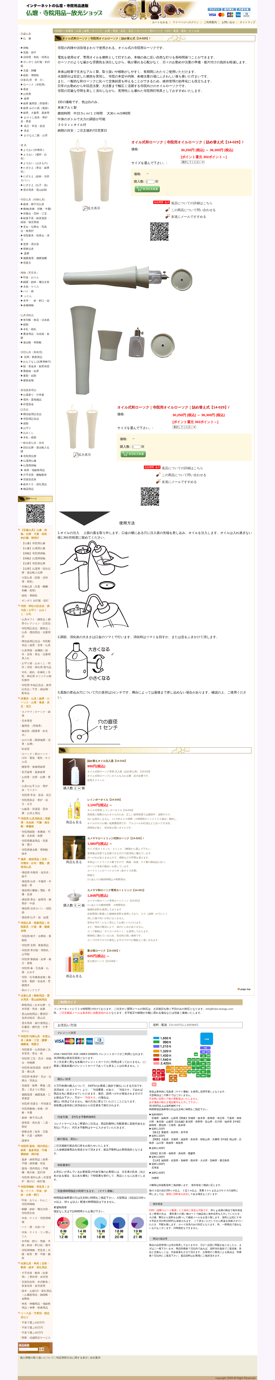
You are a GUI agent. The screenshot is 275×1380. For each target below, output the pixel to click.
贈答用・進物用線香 (33, 766)
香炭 (24, 89)
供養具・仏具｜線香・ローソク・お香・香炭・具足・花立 (35, 702)
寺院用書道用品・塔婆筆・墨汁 (35, 842)
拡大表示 (94, 208)
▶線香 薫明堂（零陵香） (35, 103)
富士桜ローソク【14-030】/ (103, 950)
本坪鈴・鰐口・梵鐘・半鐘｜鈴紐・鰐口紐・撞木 (36, 1243)
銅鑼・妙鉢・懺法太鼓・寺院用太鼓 (36, 1211)
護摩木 (26, 1140)
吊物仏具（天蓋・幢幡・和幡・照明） (36, 588)
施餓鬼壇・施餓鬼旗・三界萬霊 (36, 1096)
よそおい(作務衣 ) (32, 149)
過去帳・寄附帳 (31, 342)
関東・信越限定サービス (36, 1337)
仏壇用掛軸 (28, 465)
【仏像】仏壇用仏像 (33, 548)
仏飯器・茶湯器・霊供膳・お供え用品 (35, 810)
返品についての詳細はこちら (192, 203)
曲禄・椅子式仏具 (32, 1117)
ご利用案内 (210, 22)
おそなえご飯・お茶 (34, 135)
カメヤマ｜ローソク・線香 (36, 713)
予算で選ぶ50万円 (32, 1327)
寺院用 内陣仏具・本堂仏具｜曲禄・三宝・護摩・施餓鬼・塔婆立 (35, 1040)
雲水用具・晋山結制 (34, 189)
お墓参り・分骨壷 (32, 394)
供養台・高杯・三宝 (34, 213)
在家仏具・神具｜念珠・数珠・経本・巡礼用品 (35, 1265)
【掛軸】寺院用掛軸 (33, 553)
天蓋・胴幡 (28, 70)
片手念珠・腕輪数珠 (34, 474)
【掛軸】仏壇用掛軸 (33, 558)
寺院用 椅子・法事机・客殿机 (36, 938)
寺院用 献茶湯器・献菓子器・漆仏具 (36, 1069)
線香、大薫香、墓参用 (35, 112)
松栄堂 (26, 748)
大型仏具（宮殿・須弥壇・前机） (35, 579)
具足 (25, 130)
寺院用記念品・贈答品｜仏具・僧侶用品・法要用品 (36, 632)
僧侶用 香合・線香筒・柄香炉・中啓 (36, 901)
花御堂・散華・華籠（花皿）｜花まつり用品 (36, 1087)
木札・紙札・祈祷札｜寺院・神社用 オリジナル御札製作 (36, 676)
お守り (26, 428)
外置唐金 (27, 404)
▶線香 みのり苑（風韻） (35, 108)
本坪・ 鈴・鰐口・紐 (35, 300)
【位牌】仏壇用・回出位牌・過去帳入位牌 (36, 570)
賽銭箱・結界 (30, 370)
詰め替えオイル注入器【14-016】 (107, 760)
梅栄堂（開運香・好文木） (35, 732)
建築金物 (27, 380)
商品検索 (24, 1345)
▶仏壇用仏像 (28, 460)
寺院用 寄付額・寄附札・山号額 (36, 952)
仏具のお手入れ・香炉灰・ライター (35, 788)
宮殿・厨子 (28, 52)
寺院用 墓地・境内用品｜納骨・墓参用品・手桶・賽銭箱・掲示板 (35, 1149)
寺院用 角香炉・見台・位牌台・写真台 (36, 1078)
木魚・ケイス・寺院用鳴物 (36, 1220)
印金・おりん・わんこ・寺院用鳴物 (36, 1202)
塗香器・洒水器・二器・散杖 (36, 1124)
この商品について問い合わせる (193, 210)
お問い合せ (228, 22)
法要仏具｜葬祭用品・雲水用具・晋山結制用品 (35, 997)
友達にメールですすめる (188, 217)
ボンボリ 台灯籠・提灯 (35, 600)
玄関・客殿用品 (31, 356)
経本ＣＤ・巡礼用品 (34, 484)
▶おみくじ (27, 432)
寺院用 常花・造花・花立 (36, 794)
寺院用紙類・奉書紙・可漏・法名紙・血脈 (36, 833)
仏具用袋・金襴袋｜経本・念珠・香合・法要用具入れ (36, 654)
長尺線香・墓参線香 (33, 772)
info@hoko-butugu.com (219, 1008)
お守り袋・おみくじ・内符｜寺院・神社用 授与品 (36, 665)
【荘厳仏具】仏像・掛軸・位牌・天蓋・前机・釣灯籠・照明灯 (35, 533)
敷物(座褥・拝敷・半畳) (36, 208)
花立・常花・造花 (33, 125)
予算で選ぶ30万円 (32, 1332)
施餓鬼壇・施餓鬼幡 (34, 258)
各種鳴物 (27, 305)
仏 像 (26, 38)
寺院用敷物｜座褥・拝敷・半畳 (35, 1110)
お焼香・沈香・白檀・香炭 (36, 779)
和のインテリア (31, 990)
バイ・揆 (27, 291)
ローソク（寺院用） (34, 84)
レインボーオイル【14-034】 (104, 799)
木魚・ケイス (30, 286)
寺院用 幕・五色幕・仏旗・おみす (35, 970)
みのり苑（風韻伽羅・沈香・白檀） (36, 741)
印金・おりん (30, 277)
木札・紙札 (28, 329)
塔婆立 (26, 262)
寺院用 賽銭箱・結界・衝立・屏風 (36, 961)
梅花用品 (27, 488)
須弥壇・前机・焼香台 (35, 57)
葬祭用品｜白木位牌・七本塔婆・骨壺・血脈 (36, 1006)
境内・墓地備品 (31, 399)
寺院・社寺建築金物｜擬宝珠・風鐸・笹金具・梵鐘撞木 (36, 981)
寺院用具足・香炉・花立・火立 (35, 802)
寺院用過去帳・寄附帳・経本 (36, 851)
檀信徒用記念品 (31, 414)
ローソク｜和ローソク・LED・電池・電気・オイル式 (36, 757)
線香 (25, 98)
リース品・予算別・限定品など (35, 1315)
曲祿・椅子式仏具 (32, 204)
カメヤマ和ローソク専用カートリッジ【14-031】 (116, 890)
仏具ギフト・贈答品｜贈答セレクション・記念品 (36, 621)
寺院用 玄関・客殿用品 (35, 945)
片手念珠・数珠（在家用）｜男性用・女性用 (35, 1274)
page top (245, 989)
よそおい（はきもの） (35, 163)
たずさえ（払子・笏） (35, 185)
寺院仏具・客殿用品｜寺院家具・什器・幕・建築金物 (35, 926)
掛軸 (24, 47)
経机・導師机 (31, 75)
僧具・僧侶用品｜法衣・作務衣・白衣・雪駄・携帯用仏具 (35, 863)
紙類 (24, 324)
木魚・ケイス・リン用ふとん (36, 1234)
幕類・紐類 (28, 375)
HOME (58, 30)
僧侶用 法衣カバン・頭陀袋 (36, 910)
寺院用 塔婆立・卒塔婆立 (36, 1103)
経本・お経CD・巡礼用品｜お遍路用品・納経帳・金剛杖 (37, 1294)
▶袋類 (24, 423)
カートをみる (160, 22)
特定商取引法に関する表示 (72, 1357)
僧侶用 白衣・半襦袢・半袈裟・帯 (36, 883)
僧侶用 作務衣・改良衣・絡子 (36, 874)
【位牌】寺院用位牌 (33, 563)
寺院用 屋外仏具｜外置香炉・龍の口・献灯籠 (36, 1179)
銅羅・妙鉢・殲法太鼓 (35, 281)
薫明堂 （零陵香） (32, 725)
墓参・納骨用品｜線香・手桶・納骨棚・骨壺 (36, 1161)
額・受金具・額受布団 (35, 366)
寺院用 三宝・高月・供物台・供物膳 (36, 1060)
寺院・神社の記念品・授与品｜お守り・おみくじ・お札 (35, 609)
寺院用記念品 (30, 418)
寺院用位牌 (28, 456)
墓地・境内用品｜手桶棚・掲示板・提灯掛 (35, 1170)
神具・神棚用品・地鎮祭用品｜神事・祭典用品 (36, 1305)
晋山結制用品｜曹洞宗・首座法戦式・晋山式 (36, 1015)
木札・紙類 (28, 437)
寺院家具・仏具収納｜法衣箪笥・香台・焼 (36, 1051)
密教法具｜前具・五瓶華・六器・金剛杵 (35, 1133)
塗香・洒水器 (30, 244)
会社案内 (95, 1357)
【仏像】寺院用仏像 (33, 543)
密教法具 (27, 248)
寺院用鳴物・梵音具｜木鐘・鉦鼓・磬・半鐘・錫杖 (36, 1254)
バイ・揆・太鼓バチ (33, 1226)
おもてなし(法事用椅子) (36, 361)
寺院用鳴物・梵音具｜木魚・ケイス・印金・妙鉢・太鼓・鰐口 (35, 1190)
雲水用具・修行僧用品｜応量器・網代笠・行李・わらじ (36, 1027)
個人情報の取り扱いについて (37, 1357)
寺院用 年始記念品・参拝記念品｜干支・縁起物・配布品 (36, 689)
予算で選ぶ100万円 (33, 1322)
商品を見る (74, 822)
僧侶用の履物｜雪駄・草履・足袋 (36, 892)
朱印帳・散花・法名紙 (35, 319)
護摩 (25, 253)
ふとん (26, 295)
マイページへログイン (186, 22)
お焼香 (26, 93)
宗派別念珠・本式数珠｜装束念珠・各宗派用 (36, 1283)
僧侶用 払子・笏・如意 (35, 917)
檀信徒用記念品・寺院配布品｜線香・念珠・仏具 (36, 643)
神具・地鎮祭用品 (33, 470)
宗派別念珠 (28, 479)
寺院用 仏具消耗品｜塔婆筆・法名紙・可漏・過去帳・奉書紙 (35, 822)
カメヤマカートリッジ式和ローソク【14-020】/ (115, 838)
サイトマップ (247, 22)
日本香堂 (27, 720)
